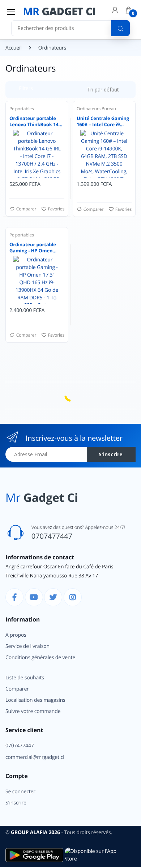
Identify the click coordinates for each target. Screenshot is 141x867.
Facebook (47, 178)
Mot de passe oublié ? (109, 107)
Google (105, 178)
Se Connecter (73, 127)
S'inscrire (100, 142)
